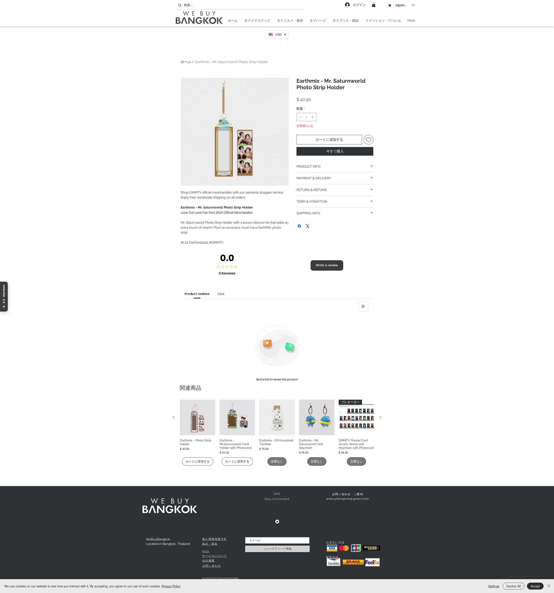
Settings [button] (493, 586)
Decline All (513, 586)
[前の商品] (173, 417)
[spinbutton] (306, 117)
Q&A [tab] (220, 294)
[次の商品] (380, 417)
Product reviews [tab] (197, 294)
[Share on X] (307, 226)
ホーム (186, 62)
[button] (373, 5)
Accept (535, 586)
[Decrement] (300, 117)
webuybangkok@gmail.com (347, 498)
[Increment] (313, 117)
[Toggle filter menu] (363, 306)
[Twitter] (277, 522)
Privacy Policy (171, 586)
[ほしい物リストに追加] (368, 139)
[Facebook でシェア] (299, 226)
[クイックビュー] (197, 417)
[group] (277, 432)
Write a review (327, 265)
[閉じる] (548, 586)
